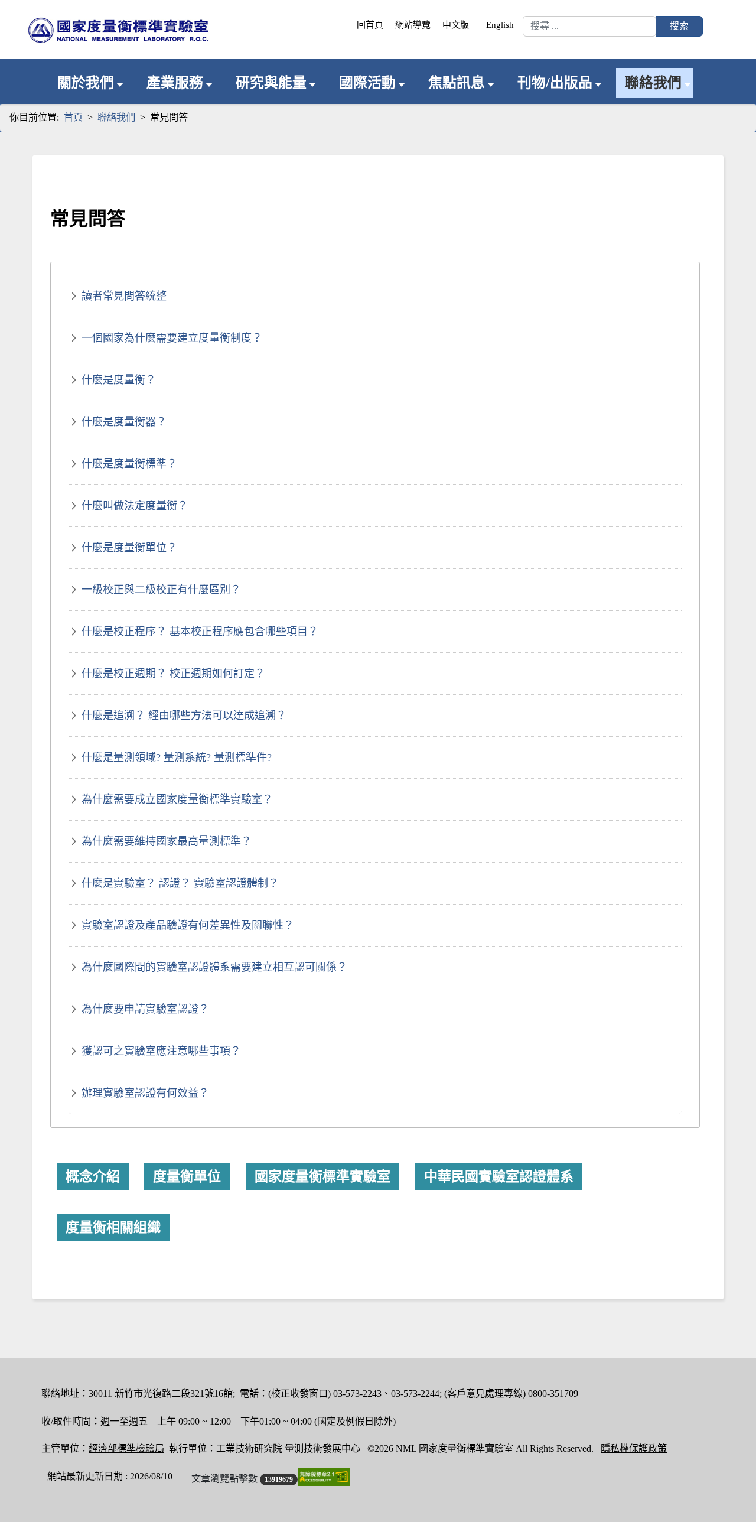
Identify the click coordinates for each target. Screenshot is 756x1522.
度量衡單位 (187, 1176)
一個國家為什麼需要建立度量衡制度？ (172, 338)
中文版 (455, 25)
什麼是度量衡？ (119, 380)
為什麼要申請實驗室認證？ (145, 1009)
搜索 (679, 26)
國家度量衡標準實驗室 (322, 1176)
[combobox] (589, 26)
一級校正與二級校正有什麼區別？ (161, 590)
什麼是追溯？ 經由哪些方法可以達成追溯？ (184, 715)
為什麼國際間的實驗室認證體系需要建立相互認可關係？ (214, 967)
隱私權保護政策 (634, 1448)
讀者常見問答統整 (124, 296)
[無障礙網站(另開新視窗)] (324, 1477)
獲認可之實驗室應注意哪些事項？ (161, 1051)
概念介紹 (93, 1176)
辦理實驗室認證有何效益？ (145, 1093)
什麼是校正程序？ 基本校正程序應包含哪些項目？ (200, 632)
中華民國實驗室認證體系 (498, 1176)
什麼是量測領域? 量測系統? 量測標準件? (177, 757)
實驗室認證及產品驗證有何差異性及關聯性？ (188, 925)
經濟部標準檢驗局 (126, 1448)
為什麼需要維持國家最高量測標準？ (167, 841)
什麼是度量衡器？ (124, 422)
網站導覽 (413, 25)
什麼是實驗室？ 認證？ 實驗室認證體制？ (180, 883)
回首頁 (370, 25)
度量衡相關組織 (113, 1227)
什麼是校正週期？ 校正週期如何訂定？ (173, 673)
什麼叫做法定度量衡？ (135, 506)
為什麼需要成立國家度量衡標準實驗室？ (177, 799)
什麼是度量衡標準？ (129, 464)
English (500, 25)
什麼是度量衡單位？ (129, 548)
